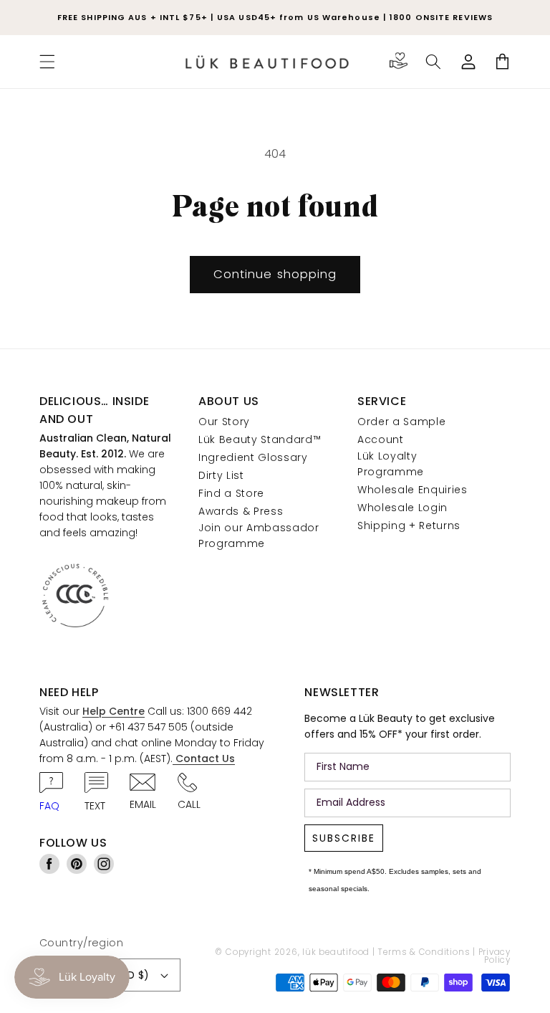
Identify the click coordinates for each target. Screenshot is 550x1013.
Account (380, 439)
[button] (47, 61)
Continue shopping (275, 274)
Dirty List (221, 475)
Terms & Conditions (423, 952)
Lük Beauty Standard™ (259, 439)
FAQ (49, 806)
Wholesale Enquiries (412, 489)
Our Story (224, 421)
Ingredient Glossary (253, 457)
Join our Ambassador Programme (258, 535)
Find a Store (231, 493)
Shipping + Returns (408, 525)
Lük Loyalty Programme (390, 464)
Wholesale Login (402, 507)
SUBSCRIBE (343, 838)
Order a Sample (401, 421)
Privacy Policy (494, 956)
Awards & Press (240, 511)
